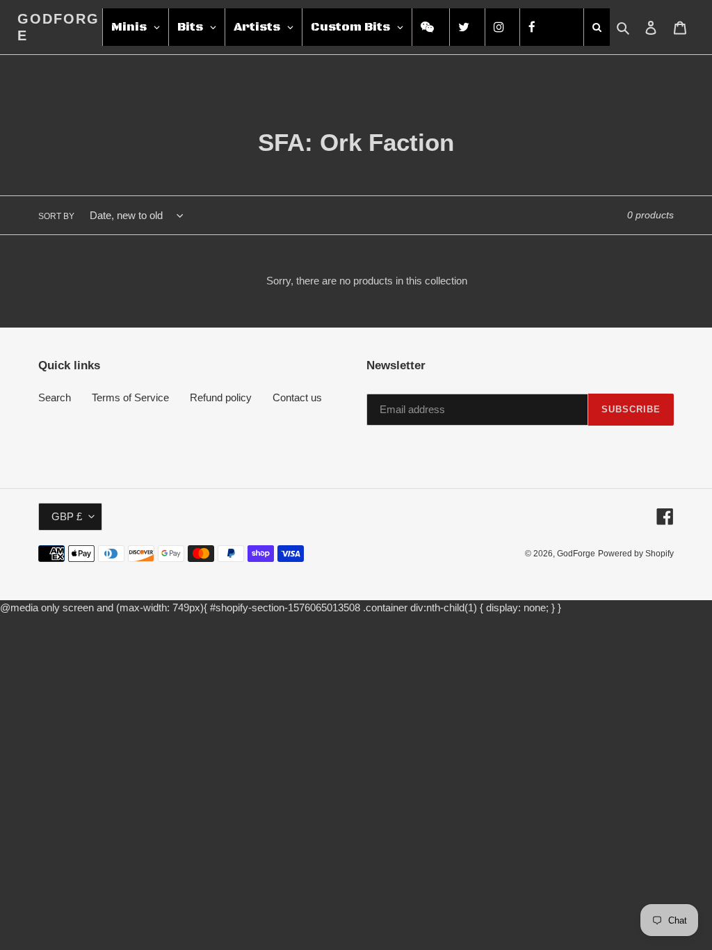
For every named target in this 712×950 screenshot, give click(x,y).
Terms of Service (130, 397)
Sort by (56, 216)
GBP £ (66, 516)
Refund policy (221, 397)
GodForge (58, 27)
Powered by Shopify (636, 553)
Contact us (297, 397)
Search (54, 397)
